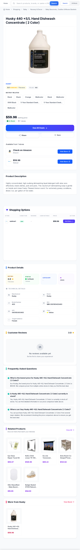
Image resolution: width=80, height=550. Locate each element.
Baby (25, 9)
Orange (28, 97)
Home (6, 3)
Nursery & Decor (36, 9)
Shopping (16, 9)
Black (10, 97)
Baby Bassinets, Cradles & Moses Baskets (61, 9)
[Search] (14, 3)
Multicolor (39, 97)
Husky (8, 84)
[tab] (65, 3)
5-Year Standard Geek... (30, 102)
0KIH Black (12, 102)
